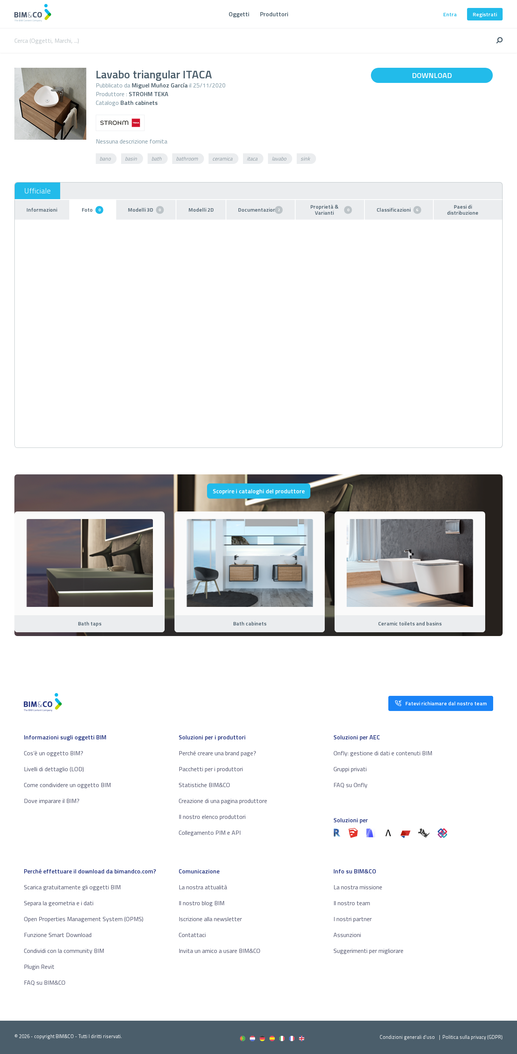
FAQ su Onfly (350, 784)
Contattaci (192, 934)
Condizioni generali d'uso (407, 1037)
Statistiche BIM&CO (204, 784)
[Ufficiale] (37, 190)
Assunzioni (347, 934)
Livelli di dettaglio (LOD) (54, 768)
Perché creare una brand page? (217, 753)
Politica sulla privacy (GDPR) (472, 1037)
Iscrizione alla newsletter (210, 918)
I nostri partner (352, 918)
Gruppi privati (350, 768)
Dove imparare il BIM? (51, 800)
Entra (450, 14)
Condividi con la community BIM (64, 950)
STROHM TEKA (148, 93)
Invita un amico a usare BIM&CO (219, 950)
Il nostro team (351, 902)
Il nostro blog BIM (201, 902)
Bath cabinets (139, 102)
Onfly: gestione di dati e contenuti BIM (382, 753)
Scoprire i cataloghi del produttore (259, 491)
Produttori (274, 14)
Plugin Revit (39, 966)
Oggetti (239, 14)
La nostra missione (357, 887)
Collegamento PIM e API (210, 832)
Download (432, 75)
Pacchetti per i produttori (211, 768)
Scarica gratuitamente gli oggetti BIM (72, 887)
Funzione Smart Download (58, 934)
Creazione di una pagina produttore (223, 800)
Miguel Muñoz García (160, 85)
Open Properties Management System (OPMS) (83, 918)
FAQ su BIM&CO (44, 982)
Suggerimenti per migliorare (368, 950)
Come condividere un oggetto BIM (67, 784)
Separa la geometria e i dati (58, 902)
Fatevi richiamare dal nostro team (446, 703)
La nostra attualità (203, 887)
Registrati (485, 14)
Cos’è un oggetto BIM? (53, 753)
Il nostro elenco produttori (212, 816)
